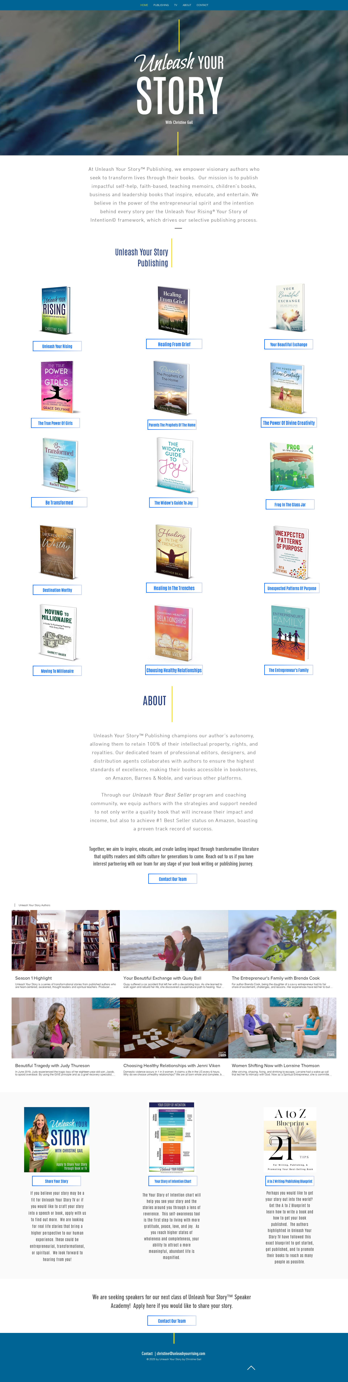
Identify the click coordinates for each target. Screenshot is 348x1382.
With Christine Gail (179, 122)
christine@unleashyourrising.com (181, 1353)
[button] (32, 905)
